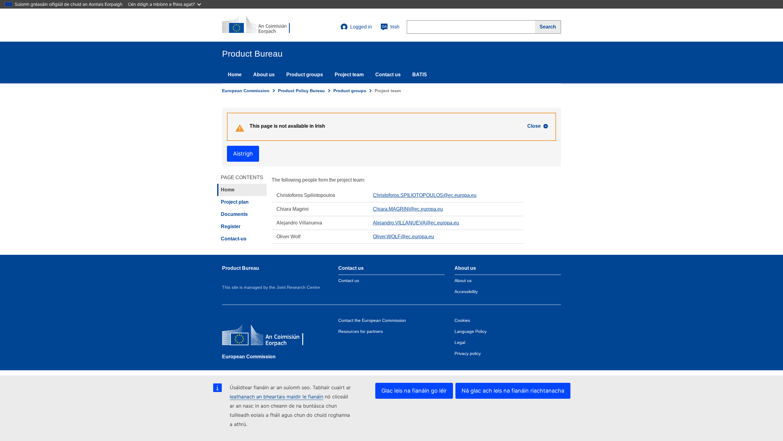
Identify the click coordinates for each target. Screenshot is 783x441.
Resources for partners (360, 331)
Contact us (388, 74)
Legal (460, 342)
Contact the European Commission (372, 320)
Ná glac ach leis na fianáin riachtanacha (513, 390)
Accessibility (466, 291)
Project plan (235, 202)
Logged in (361, 26)
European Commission (245, 90)
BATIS (419, 74)
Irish (390, 26)
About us (264, 74)
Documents (234, 214)
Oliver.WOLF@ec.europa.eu (403, 236)
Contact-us (234, 238)
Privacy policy (468, 353)
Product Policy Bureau (301, 90)
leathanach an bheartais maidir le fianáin (276, 397)
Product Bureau (240, 268)
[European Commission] (266, 336)
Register (230, 226)
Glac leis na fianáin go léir (414, 390)
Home (235, 74)
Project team (349, 74)
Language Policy (471, 331)
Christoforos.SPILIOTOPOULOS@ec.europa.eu (425, 195)
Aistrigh (243, 153)
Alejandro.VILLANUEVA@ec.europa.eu (416, 222)
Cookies (462, 320)
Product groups (304, 74)
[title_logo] (259, 25)
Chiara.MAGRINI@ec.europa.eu (408, 209)
